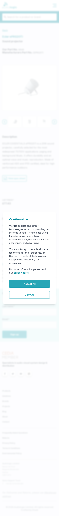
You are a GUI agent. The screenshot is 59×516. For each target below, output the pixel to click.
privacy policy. (21, 272)
